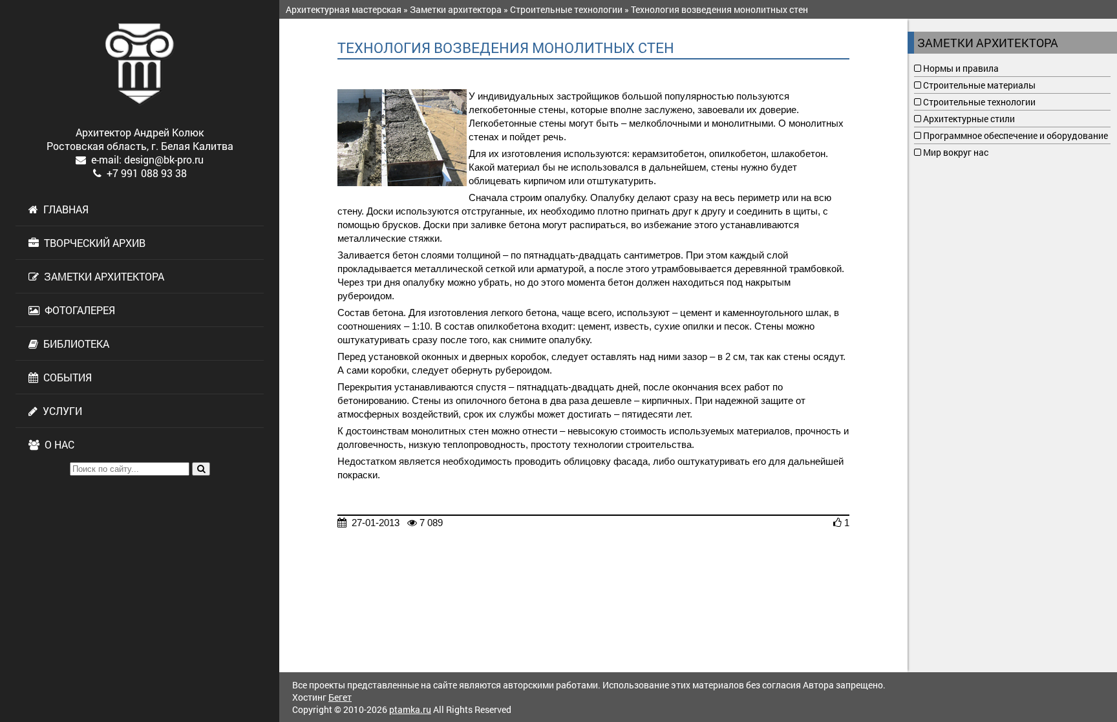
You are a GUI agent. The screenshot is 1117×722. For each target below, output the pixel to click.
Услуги (59, 411)
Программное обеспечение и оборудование (1014, 135)
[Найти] (201, 469)
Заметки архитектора (101, 276)
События (65, 377)
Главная (63, 209)
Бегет (340, 697)
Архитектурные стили (968, 118)
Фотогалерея (77, 310)
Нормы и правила (960, 68)
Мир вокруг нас (954, 152)
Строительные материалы (978, 85)
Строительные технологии (978, 102)
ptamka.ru (410, 709)
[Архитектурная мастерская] (140, 64)
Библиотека (73, 343)
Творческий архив (92, 243)
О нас (56, 444)
